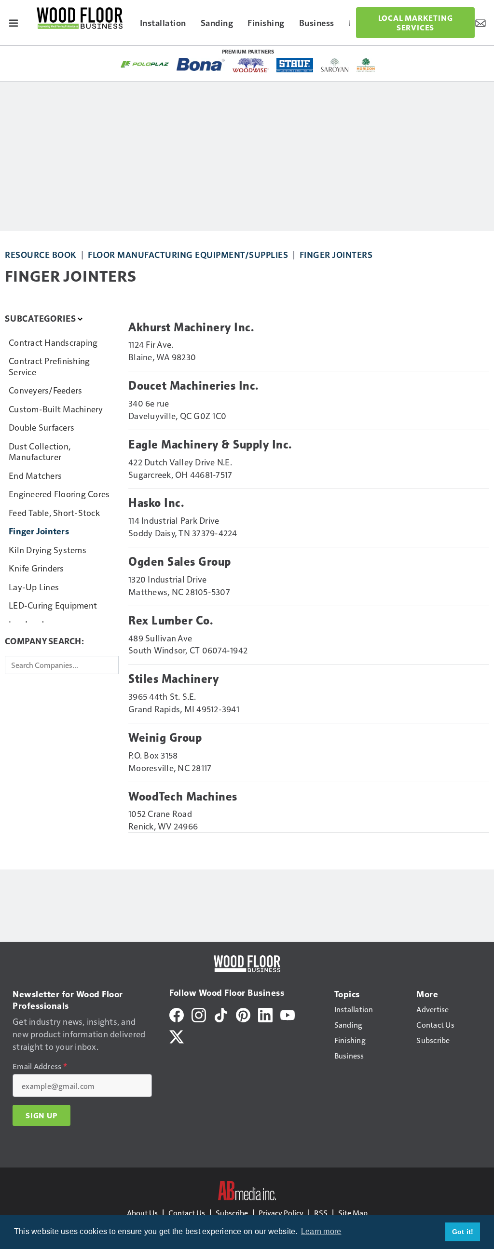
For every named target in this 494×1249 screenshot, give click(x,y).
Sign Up (41, 1115)
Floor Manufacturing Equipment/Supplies (188, 254)
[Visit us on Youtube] (287, 1013)
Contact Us (186, 1213)
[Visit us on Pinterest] (243, 1013)
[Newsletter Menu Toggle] (480, 22)
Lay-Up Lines (34, 586)
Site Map (353, 1213)
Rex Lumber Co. (170, 620)
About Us (142, 1213)
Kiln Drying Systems (47, 549)
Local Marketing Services (415, 22)
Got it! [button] (463, 1231)
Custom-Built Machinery (56, 408)
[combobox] (62, 665)
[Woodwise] (251, 65)
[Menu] (13, 22)
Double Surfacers (41, 427)
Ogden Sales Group (179, 562)
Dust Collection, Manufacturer (39, 451)
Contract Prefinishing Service (49, 366)
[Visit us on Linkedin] (265, 1013)
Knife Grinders (36, 567)
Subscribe (232, 1213)
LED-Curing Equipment (53, 605)
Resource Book (41, 254)
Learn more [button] (321, 1231)
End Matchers (35, 475)
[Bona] (201, 64)
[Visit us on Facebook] (176, 1013)
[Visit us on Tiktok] (221, 1013)
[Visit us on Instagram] (199, 1013)
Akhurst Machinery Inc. (191, 327)
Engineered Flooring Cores (59, 493)
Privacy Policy (281, 1213)
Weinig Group (165, 738)
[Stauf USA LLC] (294, 65)
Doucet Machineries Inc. (193, 386)
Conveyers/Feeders (45, 389)
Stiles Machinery (173, 679)
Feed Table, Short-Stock (54, 512)
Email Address (40, 1066)
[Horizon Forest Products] (366, 65)
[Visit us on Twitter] (176, 1035)
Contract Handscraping (53, 342)
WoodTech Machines (182, 796)
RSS (321, 1213)
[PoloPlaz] (145, 63)
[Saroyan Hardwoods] (335, 65)
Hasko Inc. (156, 503)
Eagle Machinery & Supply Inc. (210, 444)
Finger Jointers (336, 254)
